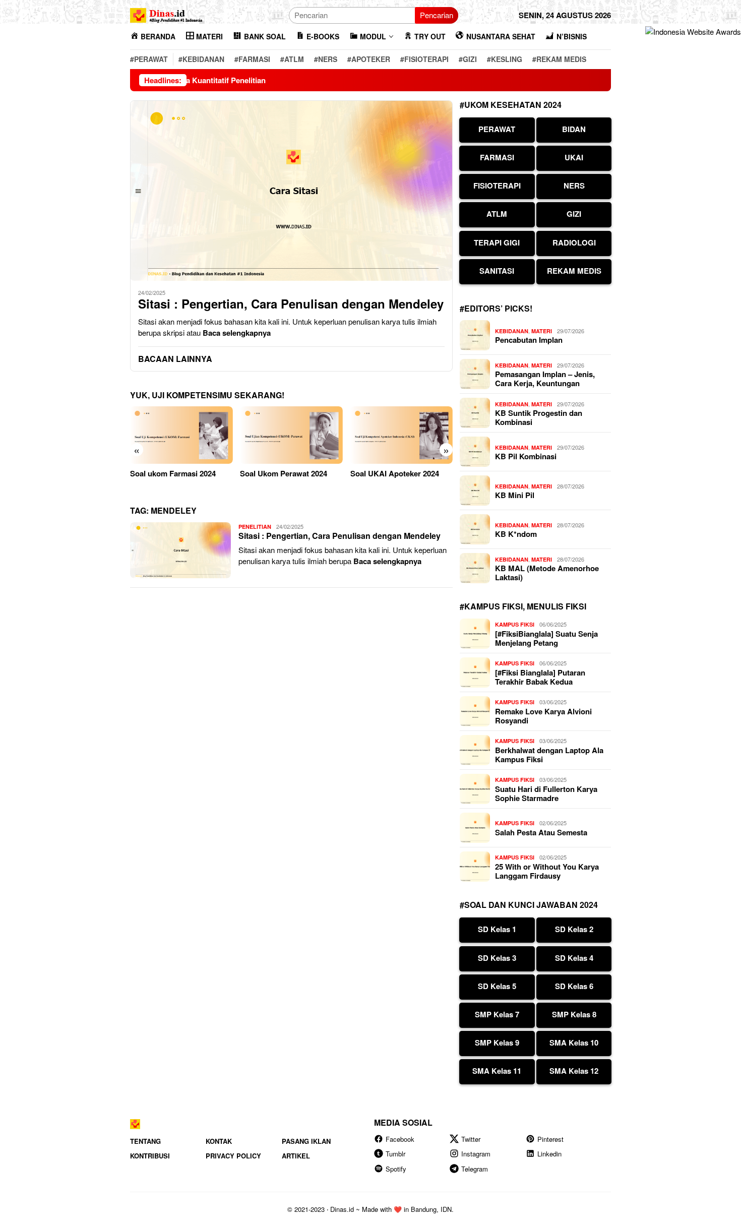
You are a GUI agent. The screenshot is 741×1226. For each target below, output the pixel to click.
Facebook (400, 1139)
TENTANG (145, 1141)
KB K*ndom (516, 533)
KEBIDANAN (511, 331)
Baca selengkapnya (237, 332)
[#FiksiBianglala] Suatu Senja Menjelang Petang (546, 638)
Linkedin (549, 1153)
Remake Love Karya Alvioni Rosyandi (543, 716)
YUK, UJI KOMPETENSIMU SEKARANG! (207, 395)
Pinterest (550, 1139)
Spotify (396, 1169)
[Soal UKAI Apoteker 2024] (401, 435)
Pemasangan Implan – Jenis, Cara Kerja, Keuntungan (545, 379)
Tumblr (395, 1153)
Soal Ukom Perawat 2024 (283, 473)
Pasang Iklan (306, 1141)
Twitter (470, 1139)
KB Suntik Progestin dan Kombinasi (538, 417)
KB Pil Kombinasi (526, 456)
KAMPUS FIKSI (514, 624)
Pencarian (436, 15)
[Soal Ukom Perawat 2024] (291, 435)
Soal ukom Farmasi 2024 (173, 473)
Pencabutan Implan (529, 339)
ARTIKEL (296, 1155)
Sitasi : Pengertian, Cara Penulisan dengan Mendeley (291, 303)
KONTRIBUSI (150, 1155)
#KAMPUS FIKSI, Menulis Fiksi (523, 606)
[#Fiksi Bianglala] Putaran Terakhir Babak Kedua (540, 677)
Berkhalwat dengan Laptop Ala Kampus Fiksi (549, 755)
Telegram (474, 1169)
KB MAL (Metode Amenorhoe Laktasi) (547, 573)
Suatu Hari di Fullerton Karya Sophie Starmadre (546, 793)
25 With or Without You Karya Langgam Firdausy (547, 871)
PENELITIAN (254, 526)
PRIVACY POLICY (233, 1155)
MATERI (541, 331)
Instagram (475, 1153)
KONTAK (219, 1141)
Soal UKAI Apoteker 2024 (394, 473)
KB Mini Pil (514, 495)
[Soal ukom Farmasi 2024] (181, 435)
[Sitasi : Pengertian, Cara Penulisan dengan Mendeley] (291, 190)
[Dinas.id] (167, 14)
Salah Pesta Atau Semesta (541, 832)
